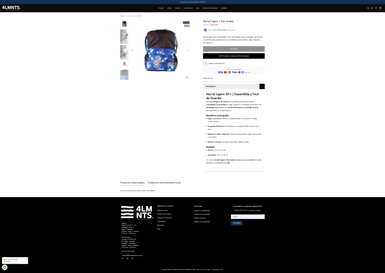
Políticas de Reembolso (202, 222)
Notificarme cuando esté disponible (234, 56)
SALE (197, 8)
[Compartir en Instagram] (127, 258)
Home (122, 16)
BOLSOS (177, 8)
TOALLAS (161, 8)
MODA (169, 8)
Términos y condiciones (202, 210)
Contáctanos (161, 221)
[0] (376, 8)
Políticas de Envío (200, 218)
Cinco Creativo (206, 269)
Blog (158, 229)
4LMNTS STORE (191, 269)
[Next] (187, 50)
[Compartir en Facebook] (122, 258)
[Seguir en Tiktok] (132, 258)
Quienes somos (162, 210)
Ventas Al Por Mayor (164, 214)
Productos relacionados (132, 182)
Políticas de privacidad (201, 214)
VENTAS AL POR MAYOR (210, 8)
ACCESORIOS (188, 8)
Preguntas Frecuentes (164, 218)
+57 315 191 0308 (128, 251)
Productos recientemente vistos (164, 182)
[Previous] (133, 50)
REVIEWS (224, 8)
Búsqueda (160, 225)
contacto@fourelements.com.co (132, 255)
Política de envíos (208, 78)
